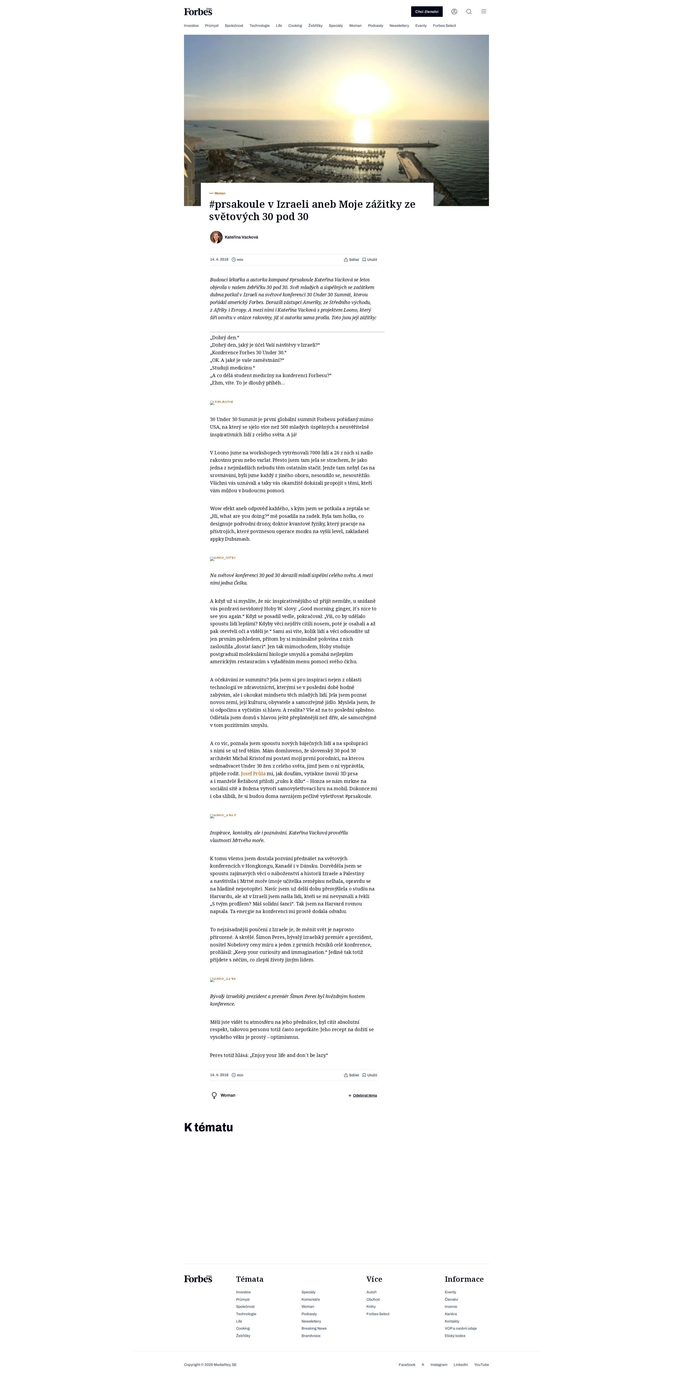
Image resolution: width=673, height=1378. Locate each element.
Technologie (259, 26)
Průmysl (211, 26)
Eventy (421, 26)
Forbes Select (444, 26)
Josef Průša (253, 773)
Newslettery (399, 26)
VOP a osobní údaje (461, 1328)
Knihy (371, 1307)
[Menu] (483, 11)
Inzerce (451, 1307)
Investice (191, 26)
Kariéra (451, 1314)
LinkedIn (461, 1365)
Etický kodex (455, 1336)
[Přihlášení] (454, 11)
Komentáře (311, 1299)
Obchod (373, 1299)
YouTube (481, 1365)
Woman (355, 26)
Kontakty (452, 1321)
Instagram (439, 1365)
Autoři (371, 1292)
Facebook (407, 1365)
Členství (451, 1299)
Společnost (234, 26)
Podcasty (375, 26)
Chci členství (427, 12)
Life (279, 26)
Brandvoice (311, 1336)
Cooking (295, 26)
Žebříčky (315, 26)
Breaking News (314, 1328)
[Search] (469, 11)
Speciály (336, 26)
